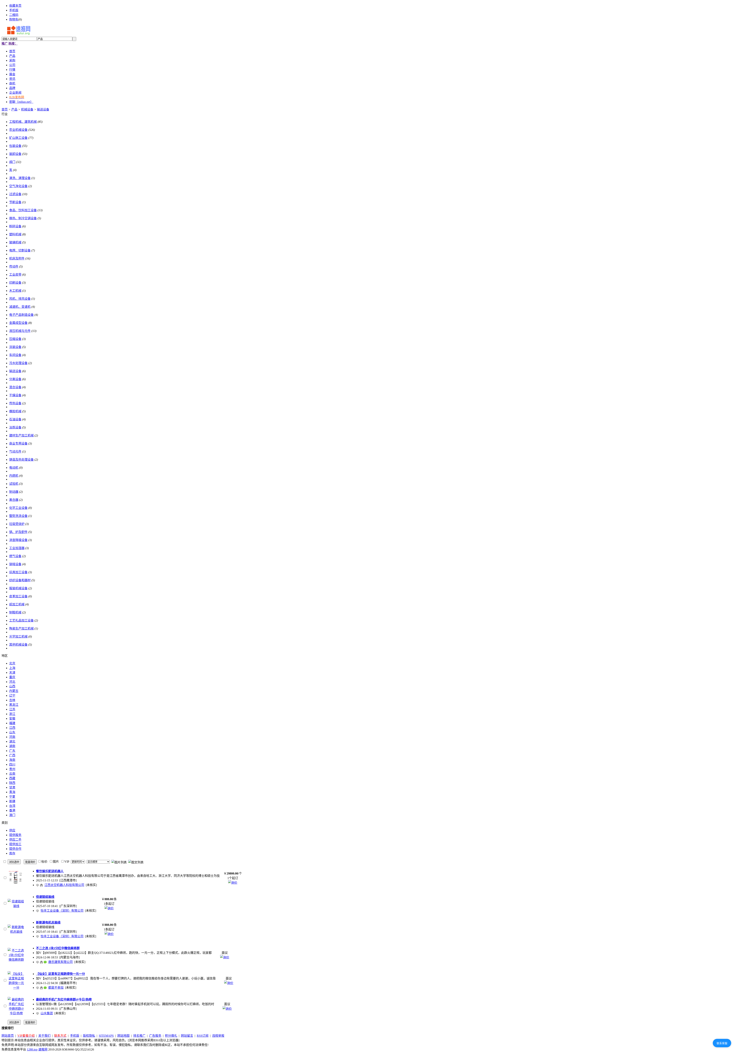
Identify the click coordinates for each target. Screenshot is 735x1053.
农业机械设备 (18, 129)
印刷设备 (15, 282)
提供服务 (15, 835)
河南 (12, 737)
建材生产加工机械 (21, 435)
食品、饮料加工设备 (23, 210)
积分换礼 (171, 1035)
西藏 (12, 778)
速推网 (42, 1049)
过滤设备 (15, 194)
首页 (5, 109)
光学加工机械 (18, 636)
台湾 (12, 805)
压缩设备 (15, 339)
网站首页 (8, 1035)
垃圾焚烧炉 (16, 524)
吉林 (12, 700)
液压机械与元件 (20, 330)
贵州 (12, 769)
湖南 (12, 746)
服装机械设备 (18, 588)
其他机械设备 (18, 644)
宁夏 (12, 796)
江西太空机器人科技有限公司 (64, 885)
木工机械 (15, 290)
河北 (12, 681)
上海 (12, 668)
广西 (12, 755)
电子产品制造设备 (21, 314)
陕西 (12, 782)
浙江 (12, 714)
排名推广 (139, 1035)
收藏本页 (15, 5)
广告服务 (155, 1035)
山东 (12, 732)
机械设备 (27, 109)
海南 (12, 760)
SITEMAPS (106, 1035)
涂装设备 (15, 347)
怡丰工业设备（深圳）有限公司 (62, 910)
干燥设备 (15, 395)
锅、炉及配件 (18, 532)
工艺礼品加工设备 (21, 620)
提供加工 (15, 844)
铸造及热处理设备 (21, 459)
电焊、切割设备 (20, 250)
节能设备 (15, 202)
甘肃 (12, 787)
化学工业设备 (18, 507)
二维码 (13, 14)
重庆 (12, 677)
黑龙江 (13, 704)
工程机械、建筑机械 (23, 121)
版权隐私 (89, 1035)
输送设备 (43, 109)
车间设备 (15, 355)
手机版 (13, 10)
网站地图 (123, 1035)
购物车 (13, 19)
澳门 (12, 815)
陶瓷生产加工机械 (21, 628)
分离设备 (15, 379)
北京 (12, 663)
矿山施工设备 (18, 137)
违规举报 (218, 1035)
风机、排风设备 (20, 298)
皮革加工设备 (18, 596)
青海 (12, 792)
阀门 (12, 162)
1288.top (32, 1049)
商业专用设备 (18, 443)
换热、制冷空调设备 (23, 218)
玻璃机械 (15, 242)
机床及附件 (16, 258)
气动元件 (15, 451)
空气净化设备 (18, 186)
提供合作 (15, 848)
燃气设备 (15, 556)
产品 (14, 109)
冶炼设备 (15, 427)
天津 (12, 672)
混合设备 (15, 387)
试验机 (13, 483)
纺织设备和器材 (20, 580)
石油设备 (15, 419)
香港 (12, 810)
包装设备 (15, 145)
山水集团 (47, 1013)
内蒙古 (13, 691)
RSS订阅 (202, 1035)
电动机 (13, 467)
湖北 (12, 741)
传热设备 (15, 403)
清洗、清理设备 (20, 178)
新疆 (12, 801)
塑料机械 (15, 234)
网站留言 (187, 1035)
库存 (12, 853)
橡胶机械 (15, 411)
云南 (12, 773)
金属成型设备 (18, 322)
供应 (12, 830)
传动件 (13, 266)
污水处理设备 (18, 363)
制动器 (13, 491)
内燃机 (13, 475)
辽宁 (12, 695)
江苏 (12, 709)
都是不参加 (56, 987)
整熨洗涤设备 (18, 515)
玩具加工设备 (18, 572)
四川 (12, 764)
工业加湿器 (16, 548)
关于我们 (44, 1035)
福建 (12, 723)
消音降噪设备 (18, 540)
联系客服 (722, 1043)
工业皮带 (15, 274)
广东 (12, 750)
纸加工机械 (16, 604)
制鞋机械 (15, 612)
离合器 (13, 499)
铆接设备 (15, 564)
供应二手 (15, 839)
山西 (12, 686)
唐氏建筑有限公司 (60, 962)
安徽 (12, 718)
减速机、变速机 (20, 306)
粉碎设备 (15, 226)
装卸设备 (15, 154)
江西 (12, 727)
